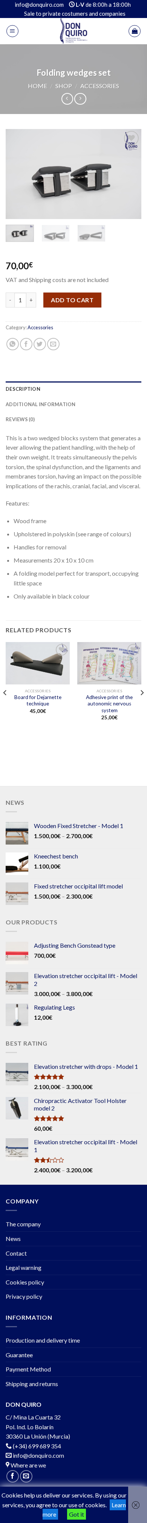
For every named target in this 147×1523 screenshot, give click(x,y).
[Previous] (17, 174)
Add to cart (72, 299)
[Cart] (135, 31)
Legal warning (23, 1267)
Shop (63, 85)
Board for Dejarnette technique (37, 700)
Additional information (41, 404)
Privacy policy (24, 1296)
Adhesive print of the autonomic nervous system (109, 703)
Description (23, 389)
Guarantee (19, 1354)
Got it (76, 1514)
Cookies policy (25, 1282)
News (13, 1238)
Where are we (27, 1465)
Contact (16, 1253)
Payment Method (28, 1369)
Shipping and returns (32, 1383)
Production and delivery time (43, 1340)
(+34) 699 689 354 (37, 1445)
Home (37, 85)
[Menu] (12, 31)
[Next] (129, 174)
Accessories (99, 85)
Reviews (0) (20, 419)
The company (23, 1223)
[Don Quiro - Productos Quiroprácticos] (73, 31)
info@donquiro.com (38, 1455)
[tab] (73, 388)
